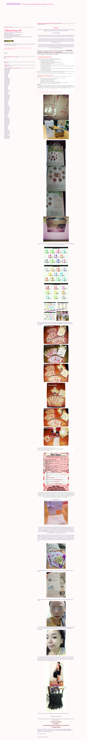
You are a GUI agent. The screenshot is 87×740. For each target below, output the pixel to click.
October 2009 (6, 80)
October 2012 (6, 107)
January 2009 (6, 71)
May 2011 (6, 93)
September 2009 (7, 79)
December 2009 (7, 82)
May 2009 (6, 75)
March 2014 (6, 124)
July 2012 (6, 104)
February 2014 (6, 123)
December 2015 (7, 134)
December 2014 (7, 133)
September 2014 (7, 131)
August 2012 (6, 105)
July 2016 (6, 135)
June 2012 (6, 103)
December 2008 (7, 70)
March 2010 (6, 85)
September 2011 (7, 95)
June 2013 (6, 115)
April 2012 (6, 101)
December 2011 (7, 97)
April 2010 (6, 86)
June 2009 (6, 76)
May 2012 (6, 102)
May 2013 (6, 114)
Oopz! (58, 42)
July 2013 (6, 116)
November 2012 (7, 108)
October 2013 (6, 119)
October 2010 (6, 91)
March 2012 (6, 100)
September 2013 (7, 118)
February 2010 (6, 84)
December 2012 (7, 109)
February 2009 (6, 72)
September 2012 (7, 106)
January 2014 (6, 122)
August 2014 (6, 130)
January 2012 (6, 98)
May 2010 (6, 87)
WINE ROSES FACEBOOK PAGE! (56, 716)
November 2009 (7, 81)
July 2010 (6, 89)
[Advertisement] (56, 14)
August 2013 (6, 117)
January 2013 (6, 110)
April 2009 (6, 74)
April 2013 (6, 113)
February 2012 (6, 99)
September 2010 (7, 90)
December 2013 (7, 121)
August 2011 (6, 94)
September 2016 (7, 136)
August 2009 (6, 78)
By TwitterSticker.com (6, 58)
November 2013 (7, 120)
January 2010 (6, 83)
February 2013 (6, 111)
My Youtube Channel (8, 66)
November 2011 (7, 96)
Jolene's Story (6, 62)
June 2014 (6, 128)
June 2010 (6, 88)
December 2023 (7, 138)
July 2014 (6, 129)
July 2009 (6, 77)
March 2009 (6, 73)
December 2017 (7, 137)
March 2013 (6, 112)
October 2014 (6, 132)
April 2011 (6, 92)
